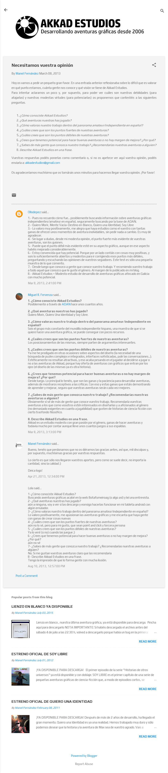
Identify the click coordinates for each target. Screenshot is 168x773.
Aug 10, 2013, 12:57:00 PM (46, 566)
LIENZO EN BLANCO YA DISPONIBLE (42, 606)
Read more (148, 641)
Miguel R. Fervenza (40, 295)
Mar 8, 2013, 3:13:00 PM (44, 432)
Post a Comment (27, 575)
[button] (154, 65)
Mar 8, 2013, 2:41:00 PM (44, 283)
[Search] (162, 11)
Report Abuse (84, 764)
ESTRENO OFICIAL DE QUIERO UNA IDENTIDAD (51, 701)
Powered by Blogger (84, 755)
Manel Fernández (39, 443)
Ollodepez (34, 212)
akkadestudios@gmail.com (42, 162)
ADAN (66, 304)
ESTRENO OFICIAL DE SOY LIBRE (39, 654)
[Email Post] (13, 196)
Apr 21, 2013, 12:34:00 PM (46, 476)
